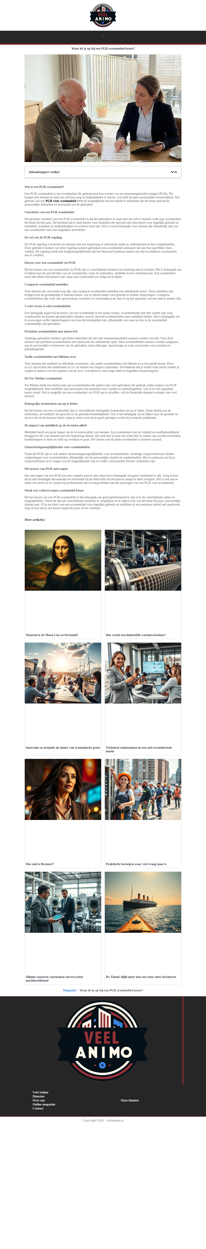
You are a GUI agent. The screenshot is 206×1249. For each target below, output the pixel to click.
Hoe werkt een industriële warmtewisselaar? (136, 635)
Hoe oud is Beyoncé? (40, 864)
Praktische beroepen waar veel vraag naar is (136, 864)
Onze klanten (130, 1100)
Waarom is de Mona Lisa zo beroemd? (52, 635)
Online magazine (44, 1104)
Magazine (69, 990)
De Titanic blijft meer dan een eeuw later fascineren (141, 977)
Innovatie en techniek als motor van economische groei (63, 747)
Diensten (38, 1096)
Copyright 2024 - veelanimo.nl (103, 1120)
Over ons (39, 1100)
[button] (103, 36)
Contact (38, 1108)
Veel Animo (40, 1092)
